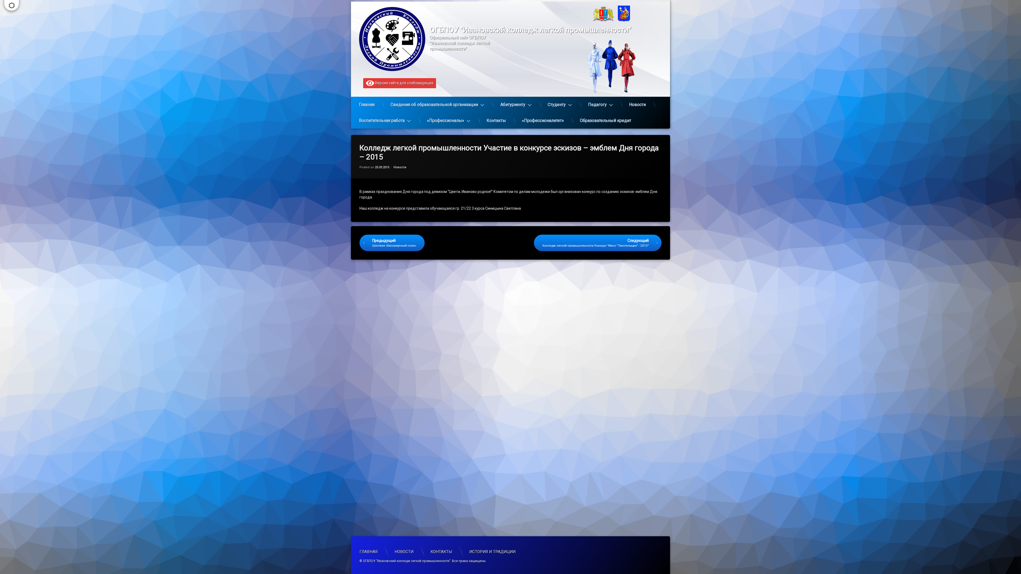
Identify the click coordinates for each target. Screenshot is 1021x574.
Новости (637, 104)
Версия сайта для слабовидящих (403, 83)
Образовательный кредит (605, 120)
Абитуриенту (512, 104)
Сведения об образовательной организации (434, 104)
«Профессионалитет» (543, 120)
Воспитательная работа (382, 120)
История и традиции (492, 551)
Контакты (496, 120)
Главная (367, 104)
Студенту (557, 104)
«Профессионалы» (445, 120)
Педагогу (597, 104)
